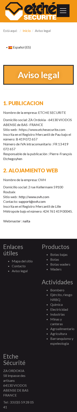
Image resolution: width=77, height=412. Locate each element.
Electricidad (59, 309)
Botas (54, 259)
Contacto (19, 266)
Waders (56, 269)
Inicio (27, 31)
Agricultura (58, 334)
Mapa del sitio (22, 261)
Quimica (56, 304)
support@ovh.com (32, 201)
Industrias (57, 314)
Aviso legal (20, 271)
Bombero (57, 290)
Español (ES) (21, 47)
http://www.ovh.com (34, 197)
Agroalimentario (62, 329)
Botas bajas (59, 254)
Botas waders (60, 264)
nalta (26, 221)
